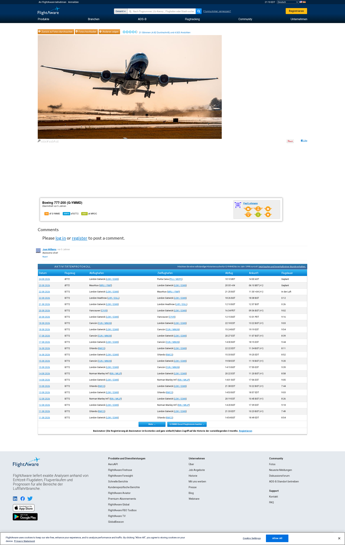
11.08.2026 (44, 411)
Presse (193, 487)
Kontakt (273, 496)
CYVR (104, 310)
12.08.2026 (44, 399)
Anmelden (73, 2)
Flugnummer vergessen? (217, 11)
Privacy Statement (24, 541)
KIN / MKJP (115, 373)
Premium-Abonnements (122, 498)
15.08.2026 (44, 361)
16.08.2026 (44, 348)
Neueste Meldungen (280, 470)
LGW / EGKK (112, 279)
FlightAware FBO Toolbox (122, 510)
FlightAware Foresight (120, 475)
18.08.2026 (44, 323)
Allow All (277, 538)
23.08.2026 (44, 285)
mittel (44, 141)
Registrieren (296, 11)
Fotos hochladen (87, 31)
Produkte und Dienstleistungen (126, 458)
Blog (191, 493)
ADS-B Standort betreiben (284, 481)
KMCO (101, 348)
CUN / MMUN (104, 323)
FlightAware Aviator (119, 493)
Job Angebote (197, 470)
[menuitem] (43, 19)
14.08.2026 (44, 373)
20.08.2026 (44, 310)
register (79, 237)
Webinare (194, 498)
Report (45, 257)
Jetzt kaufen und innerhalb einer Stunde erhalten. (282, 266)
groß (51, 141)
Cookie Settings (252, 538)
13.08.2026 (44, 386)
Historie (193, 475)
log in (61, 237)
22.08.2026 (44, 291)
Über (191, 464)
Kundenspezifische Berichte (124, 487)
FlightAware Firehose (120, 470)
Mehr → (152, 424)
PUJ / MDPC (176, 279)
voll (57, 141)
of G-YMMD (52, 213)
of (71, 213)
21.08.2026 (44, 304)
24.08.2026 (44, 279)
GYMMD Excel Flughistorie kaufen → (187, 424)
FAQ (271, 502)
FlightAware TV (117, 516)
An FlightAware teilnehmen (52, 2)
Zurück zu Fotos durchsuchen (57, 31)
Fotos (272, 464)
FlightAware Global (118, 504)
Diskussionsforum (279, 475)
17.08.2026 (44, 336)
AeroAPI (113, 464)
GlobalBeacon (116, 521)
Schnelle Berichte (118, 481)
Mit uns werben (197, 481)
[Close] (339, 538)
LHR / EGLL (113, 298)
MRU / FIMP (105, 285)
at (89, 213)
